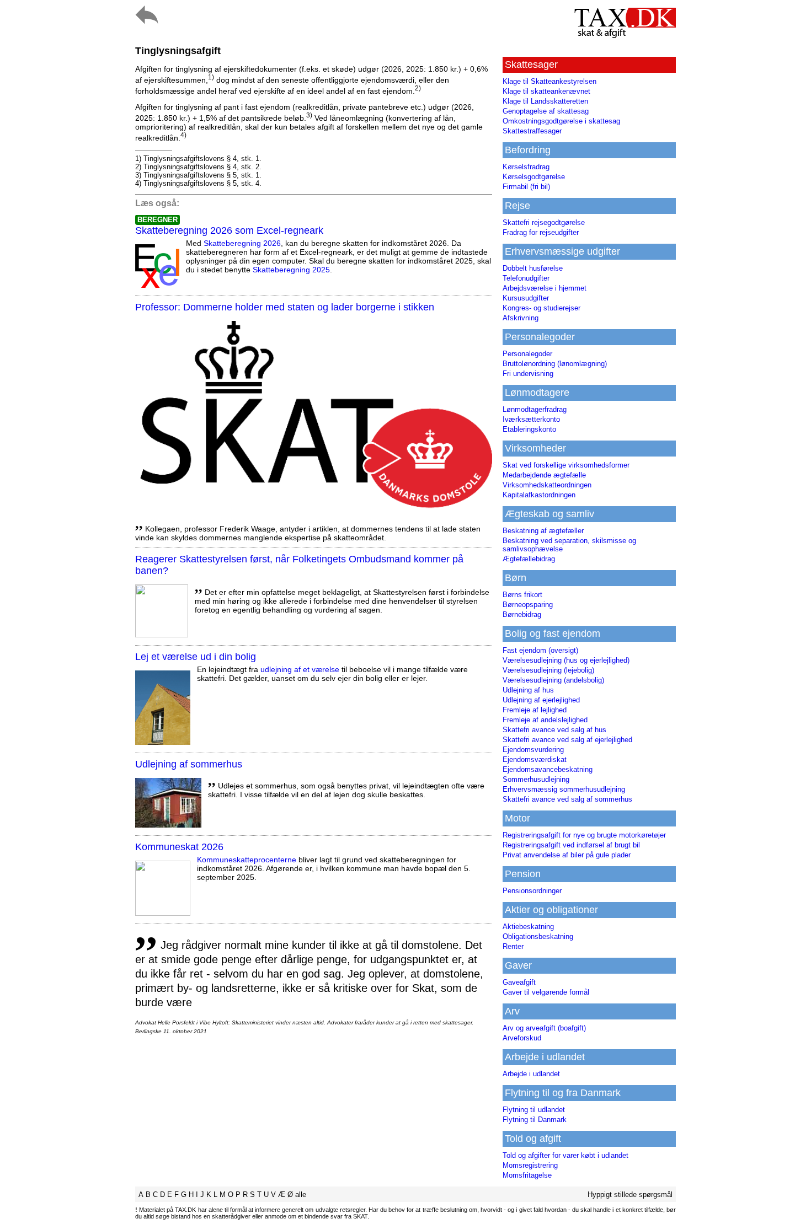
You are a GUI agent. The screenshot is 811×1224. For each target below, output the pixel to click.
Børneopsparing (528, 604)
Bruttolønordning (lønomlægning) (555, 363)
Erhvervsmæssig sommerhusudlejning (564, 789)
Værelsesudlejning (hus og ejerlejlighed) (566, 660)
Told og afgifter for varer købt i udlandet (565, 1155)
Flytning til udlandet (534, 1109)
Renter (513, 946)
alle (300, 1194)
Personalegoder (527, 354)
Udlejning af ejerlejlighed (541, 700)
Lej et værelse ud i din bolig (195, 656)
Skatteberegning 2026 (242, 243)
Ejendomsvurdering (533, 749)
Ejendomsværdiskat (535, 759)
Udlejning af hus (528, 690)
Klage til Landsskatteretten (545, 101)
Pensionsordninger (532, 891)
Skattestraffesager (532, 131)
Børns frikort (522, 594)
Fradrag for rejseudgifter (541, 232)
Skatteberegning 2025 (291, 269)
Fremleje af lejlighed (535, 710)
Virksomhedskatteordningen (547, 485)
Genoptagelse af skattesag (546, 111)
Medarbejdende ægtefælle (544, 475)
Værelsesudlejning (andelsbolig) (553, 680)
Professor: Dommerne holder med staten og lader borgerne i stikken (284, 307)
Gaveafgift (519, 982)
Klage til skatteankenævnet (546, 91)
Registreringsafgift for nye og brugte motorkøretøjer (584, 835)
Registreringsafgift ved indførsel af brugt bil (571, 845)
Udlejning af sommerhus (188, 764)
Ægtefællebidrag (529, 559)
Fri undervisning (528, 373)
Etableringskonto (529, 429)
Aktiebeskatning (528, 926)
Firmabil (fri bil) (526, 186)
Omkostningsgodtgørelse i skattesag (561, 121)
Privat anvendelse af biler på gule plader (567, 855)
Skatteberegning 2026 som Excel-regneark (229, 230)
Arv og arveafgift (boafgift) (544, 1028)
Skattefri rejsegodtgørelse (544, 222)
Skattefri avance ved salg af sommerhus (567, 799)
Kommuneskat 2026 (179, 846)
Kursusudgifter (526, 298)
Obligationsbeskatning (538, 936)
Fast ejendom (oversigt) (540, 650)
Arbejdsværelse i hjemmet (544, 288)
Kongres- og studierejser (541, 308)
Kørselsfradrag (526, 167)
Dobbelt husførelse (533, 268)
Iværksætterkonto (531, 419)
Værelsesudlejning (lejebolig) (548, 670)
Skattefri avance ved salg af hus (554, 730)
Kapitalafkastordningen (539, 495)
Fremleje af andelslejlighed (545, 720)
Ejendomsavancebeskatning (548, 769)
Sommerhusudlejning (536, 779)
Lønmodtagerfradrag (535, 409)
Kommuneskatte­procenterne (246, 859)
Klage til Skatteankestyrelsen (549, 81)
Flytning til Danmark (535, 1119)
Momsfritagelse (527, 1175)
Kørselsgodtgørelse (534, 177)
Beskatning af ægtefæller (543, 531)
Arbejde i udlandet (531, 1074)
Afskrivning (520, 318)
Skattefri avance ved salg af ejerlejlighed (567, 740)
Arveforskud (522, 1038)
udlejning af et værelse (299, 669)
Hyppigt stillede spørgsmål (630, 1194)
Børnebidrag (522, 614)
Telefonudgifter (526, 278)
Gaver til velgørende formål (546, 992)
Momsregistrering (530, 1165)
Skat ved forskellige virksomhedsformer (566, 465)
